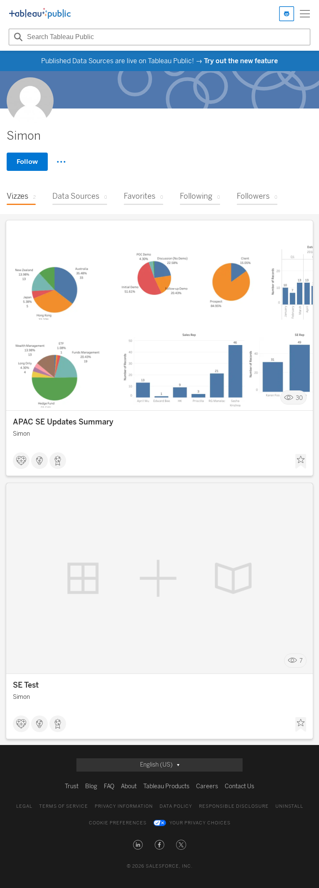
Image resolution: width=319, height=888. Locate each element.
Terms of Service (63, 806)
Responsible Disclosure (234, 806)
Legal (24, 806)
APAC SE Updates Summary (63, 422)
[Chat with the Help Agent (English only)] (286, 13)
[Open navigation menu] (304, 13)
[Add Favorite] (300, 461)
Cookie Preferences (118, 823)
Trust (72, 786)
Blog (91, 786)
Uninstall (289, 806)
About (129, 786)
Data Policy (176, 806)
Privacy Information (124, 806)
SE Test (26, 685)
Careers (207, 786)
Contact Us (239, 786)
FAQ (109, 786)
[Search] (17, 37)
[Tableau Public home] (40, 13)
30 (299, 397)
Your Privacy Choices (200, 823)
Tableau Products (166, 786)
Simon (21, 433)
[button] (138, 844)
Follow (27, 161)
